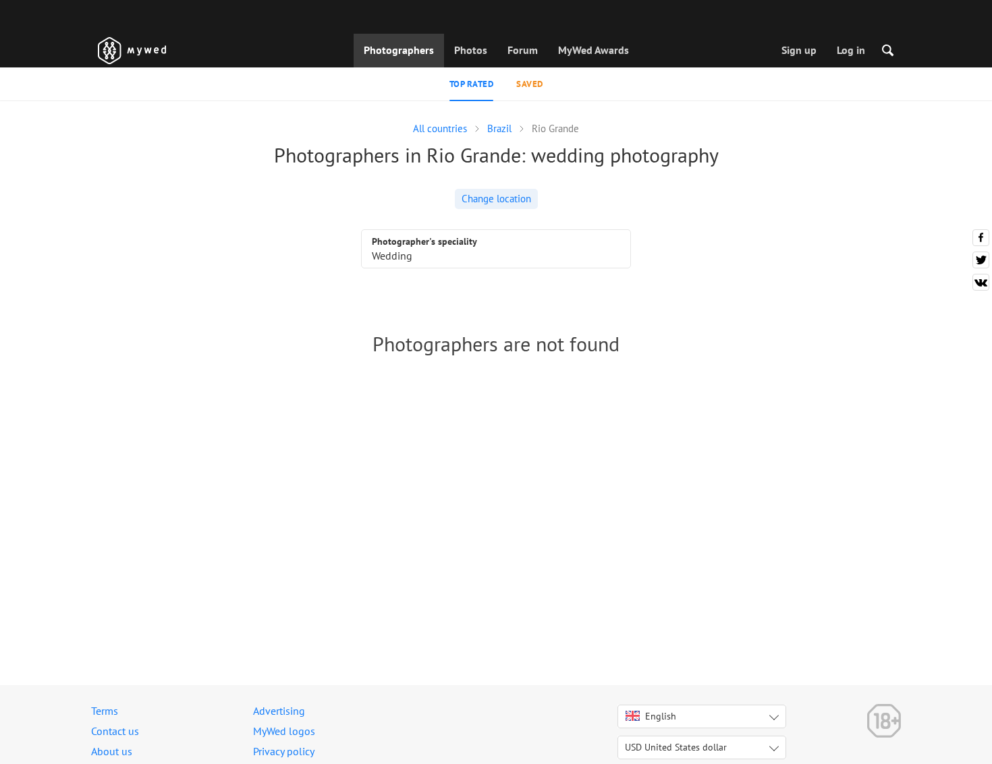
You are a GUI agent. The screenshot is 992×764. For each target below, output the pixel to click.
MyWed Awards (593, 50)
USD (676, 747)
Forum (522, 50)
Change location (496, 198)
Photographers (399, 50)
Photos (470, 50)
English (660, 716)
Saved (529, 84)
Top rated (471, 84)
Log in (851, 50)
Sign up (799, 50)
